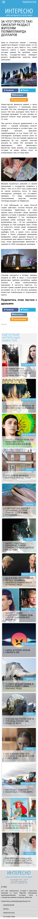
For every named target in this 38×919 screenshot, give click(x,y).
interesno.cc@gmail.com (19, 883)
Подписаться (29, 2)
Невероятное (9, 913)
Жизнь (6, 909)
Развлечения (8, 905)
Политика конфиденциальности (15, 901)
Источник (4, 324)
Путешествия (9, 916)
